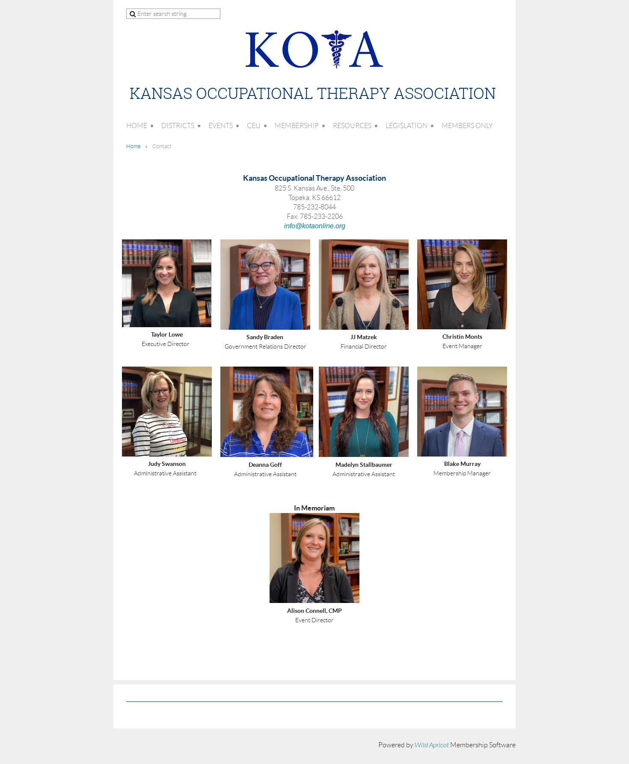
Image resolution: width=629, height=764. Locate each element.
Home (133, 146)
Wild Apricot (432, 745)
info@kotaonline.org (314, 226)
